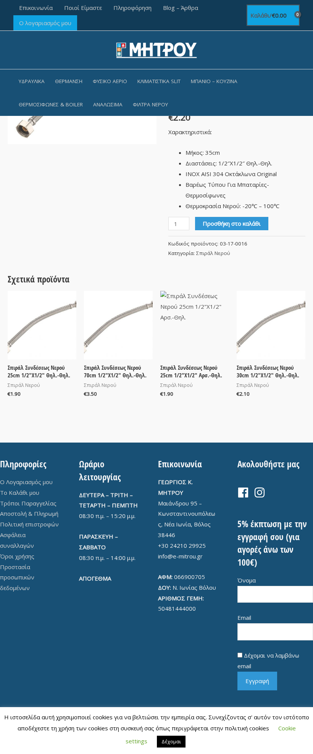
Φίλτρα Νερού (150, 104)
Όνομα (246, 580)
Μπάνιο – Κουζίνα (214, 81)
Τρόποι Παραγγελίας (28, 503)
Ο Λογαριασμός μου (26, 482)
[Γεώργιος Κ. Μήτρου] (156, 49)
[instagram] (261, 492)
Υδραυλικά (32, 81)
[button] (297, 93)
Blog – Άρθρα (180, 7)
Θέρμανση (68, 81)
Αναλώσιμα (108, 104)
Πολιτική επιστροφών (29, 524)
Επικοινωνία (36, 7)
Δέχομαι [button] (171, 741)
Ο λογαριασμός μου (45, 23)
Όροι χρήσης (17, 556)
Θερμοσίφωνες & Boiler (51, 104)
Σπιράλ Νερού (213, 253)
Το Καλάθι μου (19, 492)
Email (244, 617)
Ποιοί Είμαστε (83, 7)
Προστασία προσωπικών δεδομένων (17, 577)
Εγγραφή (257, 681)
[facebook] (244, 492)
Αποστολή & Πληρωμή (29, 513)
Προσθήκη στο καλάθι (232, 223)
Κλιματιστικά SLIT (159, 81)
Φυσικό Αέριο (110, 81)
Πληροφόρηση (132, 7)
